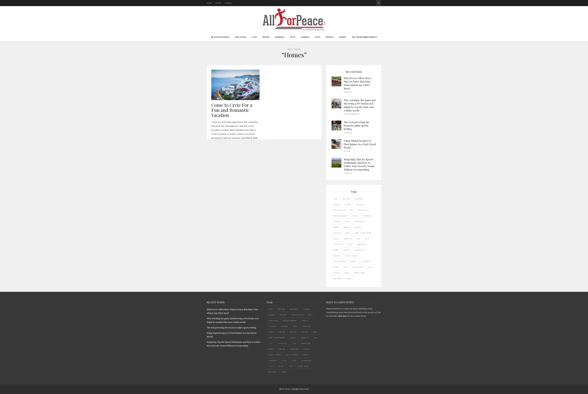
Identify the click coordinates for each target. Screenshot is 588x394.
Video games (360, 273)
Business (279, 37)
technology (358, 267)
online (347, 250)
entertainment (340, 216)
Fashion (305, 37)
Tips (370, 267)
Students (365, 261)
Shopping (359, 250)
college (359, 204)
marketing (362, 244)
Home (209, 3)
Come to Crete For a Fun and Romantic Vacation (231, 110)
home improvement (363, 233)
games (336, 227)
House (336, 239)
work (349, 279)
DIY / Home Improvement (364, 37)
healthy (337, 233)
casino (348, 204)
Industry (348, 239)
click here (342, 316)
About (218, 3)
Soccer (337, 256)
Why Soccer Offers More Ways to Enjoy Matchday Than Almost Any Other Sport (357, 83)
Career (337, 204)
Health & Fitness (220, 37)
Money (266, 37)
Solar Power (339, 261)
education (363, 210)
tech (346, 267)
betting (346, 199)
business (359, 199)
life (367, 239)
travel (337, 273)
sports (353, 261)
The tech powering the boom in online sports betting (356, 126)
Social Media (351, 256)
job (358, 239)
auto (336, 199)
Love (254, 37)
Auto (292, 37)
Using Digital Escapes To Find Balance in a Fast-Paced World (360, 144)
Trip (347, 273)
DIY (351, 210)
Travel (342, 37)
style (336, 267)
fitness (337, 221)
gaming (347, 227)
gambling (359, 221)
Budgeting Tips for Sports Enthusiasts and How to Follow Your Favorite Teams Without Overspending (359, 164)
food (348, 221)
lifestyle (338, 244)
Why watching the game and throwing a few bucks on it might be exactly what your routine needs (360, 105)
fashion (367, 216)
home (348, 233)
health (358, 227)
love (350, 244)
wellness (338, 279)
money (336, 250)
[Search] (378, 3)
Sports (329, 37)
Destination (339, 210)
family (355, 216)
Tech (317, 37)
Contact (228, 3)
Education (240, 37)
